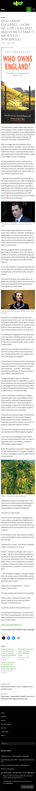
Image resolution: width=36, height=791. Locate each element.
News (2, 713)
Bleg (3, 9)
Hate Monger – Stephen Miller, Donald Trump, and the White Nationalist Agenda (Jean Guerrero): (17, 696)
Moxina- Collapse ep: (7, 769)
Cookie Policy (9, 783)
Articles (3, 728)
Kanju (13, 43)
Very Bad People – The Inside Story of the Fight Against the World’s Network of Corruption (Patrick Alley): (18, 773)
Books (3, 17)
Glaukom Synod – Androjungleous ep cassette (15, 756)
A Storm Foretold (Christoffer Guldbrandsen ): (15, 765)
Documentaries (6, 724)
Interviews (4, 731)
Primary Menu (33, 9)
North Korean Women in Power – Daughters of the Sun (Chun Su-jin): (17, 686)
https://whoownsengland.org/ (11, 625)
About (3, 735)
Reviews (3, 716)
